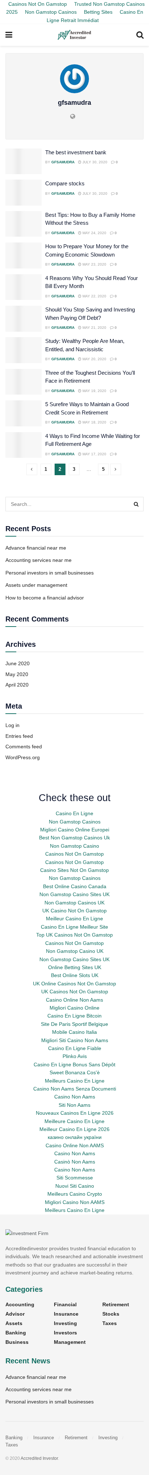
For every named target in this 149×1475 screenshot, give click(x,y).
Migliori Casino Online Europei (74, 830)
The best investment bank (75, 152)
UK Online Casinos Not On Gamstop (74, 983)
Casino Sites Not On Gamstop (74, 870)
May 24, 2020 (93, 233)
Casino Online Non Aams (74, 1000)
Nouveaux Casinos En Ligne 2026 (75, 1113)
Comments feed (23, 746)
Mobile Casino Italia (74, 1032)
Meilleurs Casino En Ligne (75, 1081)
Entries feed (19, 736)
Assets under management (36, 585)
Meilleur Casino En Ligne (74, 918)
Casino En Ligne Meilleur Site (74, 927)
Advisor (15, 1314)
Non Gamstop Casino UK (74, 951)
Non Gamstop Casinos (51, 12)
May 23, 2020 (93, 264)
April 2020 (17, 685)
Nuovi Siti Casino (74, 1186)
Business (17, 1342)
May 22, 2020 (93, 296)
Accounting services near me (38, 560)
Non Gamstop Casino (74, 846)
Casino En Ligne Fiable (74, 1048)
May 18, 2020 (93, 422)
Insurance (66, 1314)
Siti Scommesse (74, 1178)
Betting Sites (98, 12)
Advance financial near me (35, 548)
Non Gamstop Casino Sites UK (74, 894)
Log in (12, 725)
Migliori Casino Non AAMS (75, 1202)
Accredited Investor (39, 1458)
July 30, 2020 (94, 162)
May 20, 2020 (93, 359)
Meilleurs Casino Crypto (74, 1194)
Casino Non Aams (74, 1097)
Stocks (110, 1314)
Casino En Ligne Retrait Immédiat (95, 16)
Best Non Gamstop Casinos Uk (74, 837)
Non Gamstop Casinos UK (74, 903)
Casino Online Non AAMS (75, 1145)
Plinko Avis (75, 1056)
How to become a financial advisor (44, 598)
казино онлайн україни (75, 1137)
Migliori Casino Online (74, 1008)
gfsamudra (62, 162)
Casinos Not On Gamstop (74, 854)
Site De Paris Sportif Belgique (74, 1024)
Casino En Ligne (74, 813)
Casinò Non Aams (74, 1162)
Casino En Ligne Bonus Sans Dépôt (74, 1064)
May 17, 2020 (93, 454)
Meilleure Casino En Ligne (74, 1121)
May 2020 (16, 674)
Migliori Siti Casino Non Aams (74, 1040)
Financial (65, 1304)
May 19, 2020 (93, 391)
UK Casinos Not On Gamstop (74, 991)
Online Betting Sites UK (74, 967)
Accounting (19, 1304)
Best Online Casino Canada (74, 886)
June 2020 (17, 663)
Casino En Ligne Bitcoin (74, 1016)
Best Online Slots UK (74, 975)
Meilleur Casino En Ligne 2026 (74, 1129)
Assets (13, 1323)
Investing (65, 1323)
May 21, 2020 (93, 328)
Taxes (109, 1323)
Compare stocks (65, 183)
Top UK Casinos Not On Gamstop (74, 935)
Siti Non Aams (74, 1105)
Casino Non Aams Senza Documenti (74, 1089)
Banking (15, 1333)
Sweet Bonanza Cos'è (75, 1072)
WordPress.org (22, 757)
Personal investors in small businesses (49, 573)
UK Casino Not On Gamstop (74, 910)
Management (70, 1342)
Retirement (115, 1304)
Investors (65, 1333)
